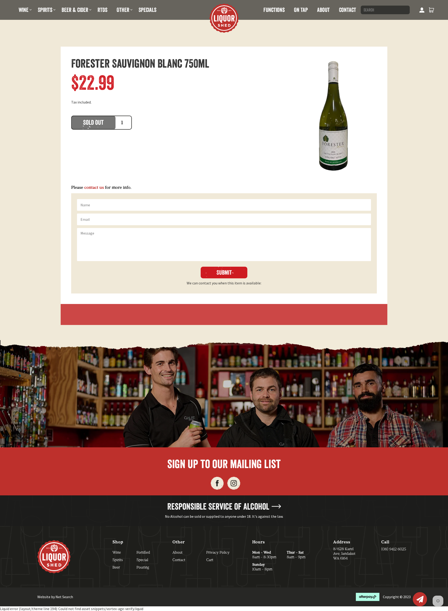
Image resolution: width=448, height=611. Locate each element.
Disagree (237, 327)
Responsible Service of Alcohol (218, 506)
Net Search (64, 596)
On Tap (301, 9)
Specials (147, 9)
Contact (347, 9)
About (323, 9)
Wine (23, 9)
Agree (209, 327)
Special (142, 560)
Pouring (142, 567)
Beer (116, 567)
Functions (274, 9)
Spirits (45, 9)
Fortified (143, 552)
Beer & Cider (75, 9)
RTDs (102, 9)
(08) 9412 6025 (393, 549)
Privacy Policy (218, 552)
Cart (209, 560)
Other (123, 9)
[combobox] (385, 10)
